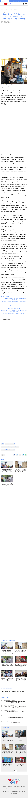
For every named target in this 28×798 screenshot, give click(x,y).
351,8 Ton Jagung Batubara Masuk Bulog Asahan (20, 739)
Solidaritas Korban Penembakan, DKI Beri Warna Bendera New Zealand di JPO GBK (15, 716)
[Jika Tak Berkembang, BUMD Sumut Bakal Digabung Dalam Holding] (7, 464)
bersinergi (12, 444)
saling (13, 450)
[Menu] (2, 4)
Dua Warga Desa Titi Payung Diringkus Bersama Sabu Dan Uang (15, 707)
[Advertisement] (14, 39)
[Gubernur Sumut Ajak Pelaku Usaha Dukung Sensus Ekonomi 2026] (21, 673)
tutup (15, 770)
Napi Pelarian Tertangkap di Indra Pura (15, 711)
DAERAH (2, 12)
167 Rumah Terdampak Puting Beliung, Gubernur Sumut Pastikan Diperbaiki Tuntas (14, 302)
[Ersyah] (7, 4)
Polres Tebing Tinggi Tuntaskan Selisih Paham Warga (14, 305)
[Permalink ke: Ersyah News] (2, 22)
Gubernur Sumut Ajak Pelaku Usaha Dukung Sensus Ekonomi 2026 (14, 314)
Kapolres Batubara (6, 450)
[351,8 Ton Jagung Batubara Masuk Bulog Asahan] (20, 733)
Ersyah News (6, 21)
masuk (10, 691)
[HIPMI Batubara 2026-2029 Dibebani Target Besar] (7, 760)
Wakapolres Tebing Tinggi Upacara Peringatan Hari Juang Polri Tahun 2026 (14, 311)
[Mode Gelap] (24, 4)
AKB (3, 444)
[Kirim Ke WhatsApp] (26, 455)
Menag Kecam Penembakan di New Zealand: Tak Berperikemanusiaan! (15, 722)
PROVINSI (10, 12)
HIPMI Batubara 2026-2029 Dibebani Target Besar (7, 766)
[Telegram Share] (23, 455)
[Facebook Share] (14, 455)
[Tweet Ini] (17, 455)
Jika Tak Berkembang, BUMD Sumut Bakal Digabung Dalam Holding (14, 299)
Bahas (7, 444)
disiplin (16, 447)
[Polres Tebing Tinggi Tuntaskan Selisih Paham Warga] (7, 478)
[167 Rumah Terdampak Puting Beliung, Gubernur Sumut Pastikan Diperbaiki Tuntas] (21, 464)
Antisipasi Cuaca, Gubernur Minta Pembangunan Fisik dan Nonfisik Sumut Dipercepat (14, 308)
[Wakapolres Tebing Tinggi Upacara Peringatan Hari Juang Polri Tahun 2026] (7, 673)
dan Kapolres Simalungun (7, 447)
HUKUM (6, 12)
